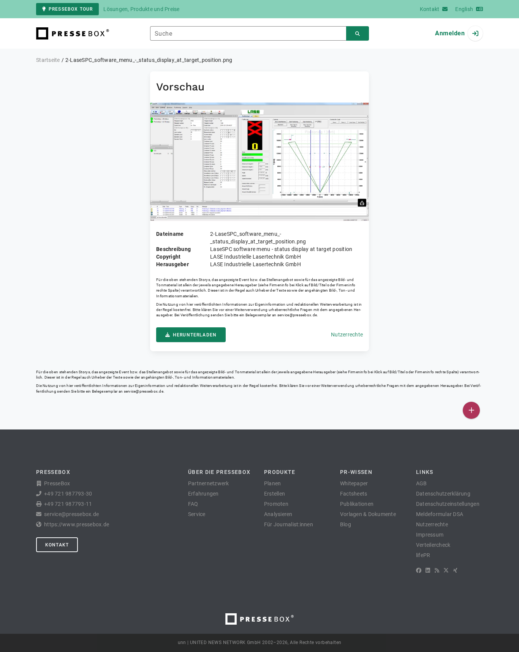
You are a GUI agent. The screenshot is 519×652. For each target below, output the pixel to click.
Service (197, 514)
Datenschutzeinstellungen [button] (447, 504)
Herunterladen (195, 335)
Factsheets (353, 494)
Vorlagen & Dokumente (368, 514)
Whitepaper (354, 483)
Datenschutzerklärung (443, 494)
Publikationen (356, 504)
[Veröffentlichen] (471, 410)
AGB (421, 483)
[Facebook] (418, 570)
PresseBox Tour (71, 9)
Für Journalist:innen (288, 524)
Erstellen (274, 494)
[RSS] (437, 570)
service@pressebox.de (297, 315)
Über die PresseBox (219, 472)
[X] (446, 570)
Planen (272, 483)
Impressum (429, 535)
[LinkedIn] (428, 570)
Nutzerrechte (347, 335)
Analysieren (278, 514)
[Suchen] (357, 33)
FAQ (193, 504)
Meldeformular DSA (439, 514)
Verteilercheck (433, 545)
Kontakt (57, 545)
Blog (345, 524)
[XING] (455, 570)
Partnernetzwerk (208, 483)
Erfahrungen (203, 494)
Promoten (276, 504)
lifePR (423, 555)
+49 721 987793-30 (68, 494)
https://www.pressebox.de (76, 524)
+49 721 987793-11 (68, 504)
